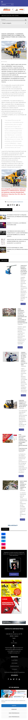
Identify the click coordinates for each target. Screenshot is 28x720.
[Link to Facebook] (3, 534)
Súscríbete (14, 574)
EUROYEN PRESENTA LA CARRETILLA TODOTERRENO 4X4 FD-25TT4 (23, 403)
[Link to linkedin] (3, 537)
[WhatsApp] (10, 205)
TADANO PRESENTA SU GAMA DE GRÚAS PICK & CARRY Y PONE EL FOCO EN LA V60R (24, 358)
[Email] (12, 205)
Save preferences (14, 716)
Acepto (14, 705)
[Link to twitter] (3, 541)
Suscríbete (15, 660)
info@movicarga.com (14, 653)
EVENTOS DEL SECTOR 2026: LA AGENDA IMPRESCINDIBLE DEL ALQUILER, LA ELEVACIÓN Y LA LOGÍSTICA (17, 241)
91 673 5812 (14, 643)
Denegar (14, 709)
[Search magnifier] (26, 20)
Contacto (14, 669)
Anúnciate (14, 663)
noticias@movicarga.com (14, 651)
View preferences (14, 713)
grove (15, 201)
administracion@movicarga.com (14, 649)
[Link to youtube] (3, 547)
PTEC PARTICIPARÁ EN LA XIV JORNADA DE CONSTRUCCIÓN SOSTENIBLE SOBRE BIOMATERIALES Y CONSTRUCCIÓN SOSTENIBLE (23, 442)
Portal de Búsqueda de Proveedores (14, 672)
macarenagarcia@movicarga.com (14, 647)
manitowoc (20, 201)
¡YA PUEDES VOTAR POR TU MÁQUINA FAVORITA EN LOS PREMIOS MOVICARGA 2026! (17, 216)
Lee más (23, 303)
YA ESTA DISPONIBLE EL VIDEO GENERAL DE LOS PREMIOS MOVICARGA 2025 (17, 249)
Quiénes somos (14, 666)
